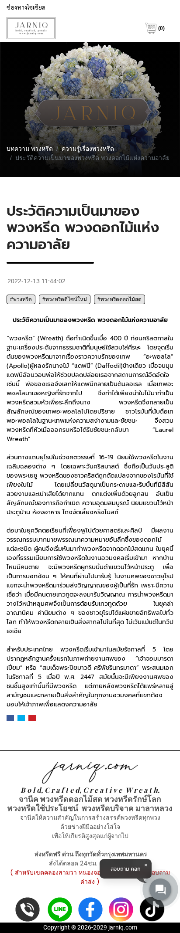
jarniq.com (122, 927)
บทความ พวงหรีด (30, 148)
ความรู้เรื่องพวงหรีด (88, 148)
